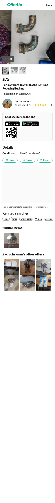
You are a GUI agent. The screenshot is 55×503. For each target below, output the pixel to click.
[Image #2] (14, 70)
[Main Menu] (4, 5)
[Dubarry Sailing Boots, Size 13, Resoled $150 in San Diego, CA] (27, 266)
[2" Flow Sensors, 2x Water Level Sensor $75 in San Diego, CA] (43, 266)
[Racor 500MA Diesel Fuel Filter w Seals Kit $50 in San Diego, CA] (11, 283)
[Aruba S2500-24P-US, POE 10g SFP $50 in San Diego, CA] (27, 283)
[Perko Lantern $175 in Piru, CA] (11, 240)
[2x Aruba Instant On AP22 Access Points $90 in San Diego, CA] (11, 266)
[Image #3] (22, 70)
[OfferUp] (14, 5)
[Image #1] (5, 70)
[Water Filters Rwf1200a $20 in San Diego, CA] (43, 283)
